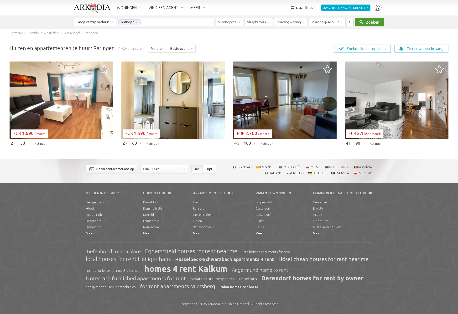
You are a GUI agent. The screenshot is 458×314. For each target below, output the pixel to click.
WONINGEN (127, 7)
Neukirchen (151, 227)
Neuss (259, 227)
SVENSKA (342, 173)
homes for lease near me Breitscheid (113, 271)
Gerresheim (321, 202)
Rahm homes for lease (238, 287)
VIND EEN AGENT (163, 7)
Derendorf (93, 220)
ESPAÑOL (267, 167)
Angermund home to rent (260, 270)
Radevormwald (203, 227)
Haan (196, 202)
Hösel (90, 208)
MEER (195, 7)
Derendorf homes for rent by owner (312, 278)
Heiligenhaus (95, 202)
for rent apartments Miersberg (177, 286)
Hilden (260, 220)
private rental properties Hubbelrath (223, 279)
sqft (209, 169)
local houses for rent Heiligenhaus (128, 259)
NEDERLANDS (339, 167)
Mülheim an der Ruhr (327, 227)
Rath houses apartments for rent (266, 252)
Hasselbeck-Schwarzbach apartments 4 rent (224, 259)
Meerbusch (320, 220)
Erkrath (318, 208)
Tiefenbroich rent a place (113, 251)
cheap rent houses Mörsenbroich (111, 287)
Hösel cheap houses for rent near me (323, 259)
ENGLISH (297, 173)
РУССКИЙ (365, 173)
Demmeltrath (152, 208)
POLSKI (315, 167)
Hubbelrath (94, 214)
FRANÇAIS (244, 167)
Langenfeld (151, 220)
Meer (90, 233)
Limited (228, 304)
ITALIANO (275, 173)
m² (197, 169)
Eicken (197, 220)
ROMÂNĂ (365, 167)
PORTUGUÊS (292, 167)
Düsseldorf (93, 227)
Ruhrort (198, 208)
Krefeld (148, 214)
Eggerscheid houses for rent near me (191, 251)
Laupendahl (263, 202)
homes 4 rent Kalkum (186, 268)
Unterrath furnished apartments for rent (136, 278)
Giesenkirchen (203, 214)
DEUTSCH (319, 173)
